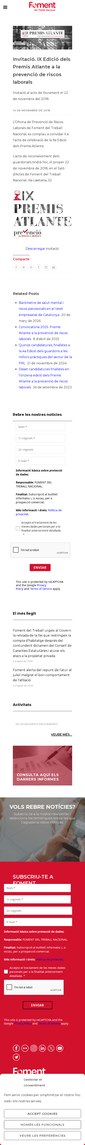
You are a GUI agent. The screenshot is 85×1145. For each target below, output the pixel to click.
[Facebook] (16, 267)
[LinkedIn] (46, 267)
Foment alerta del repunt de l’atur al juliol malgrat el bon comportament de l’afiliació (42, 675)
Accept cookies (42, 1114)
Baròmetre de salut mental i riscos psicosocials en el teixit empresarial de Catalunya (41, 309)
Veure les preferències (43, 1135)
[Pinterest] (31, 267)
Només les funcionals (42, 1125)
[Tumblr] (38, 267)
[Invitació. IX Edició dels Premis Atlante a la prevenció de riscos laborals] (42, 38)
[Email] (53, 267)
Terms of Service (41, 589)
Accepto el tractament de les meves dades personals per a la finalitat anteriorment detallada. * (37, 972)
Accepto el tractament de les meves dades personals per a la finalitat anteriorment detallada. (41, 526)
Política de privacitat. (50, 959)
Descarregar (35, 249)
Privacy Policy (23, 1023)
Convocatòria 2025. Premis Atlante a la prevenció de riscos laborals (43, 333)
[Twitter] (23, 267)
